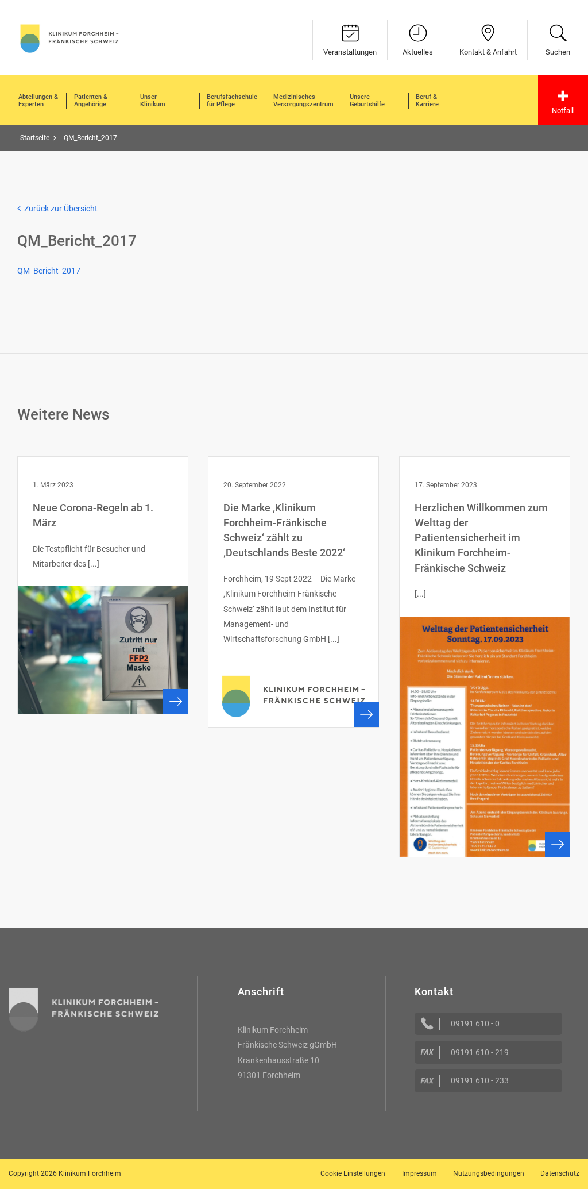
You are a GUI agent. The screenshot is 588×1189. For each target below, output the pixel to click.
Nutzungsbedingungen (488, 1173)
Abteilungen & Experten (38, 101)
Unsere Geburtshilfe (367, 101)
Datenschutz (559, 1173)
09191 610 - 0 (475, 1023)
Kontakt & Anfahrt (488, 52)
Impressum (419, 1173)
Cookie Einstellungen (352, 1173)
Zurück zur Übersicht (59, 208)
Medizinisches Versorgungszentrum (303, 101)
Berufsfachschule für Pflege (232, 101)
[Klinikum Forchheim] (69, 37)
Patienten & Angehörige (90, 101)
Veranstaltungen (350, 52)
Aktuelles (418, 52)
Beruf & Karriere (427, 101)
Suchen (558, 52)
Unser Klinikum (152, 101)
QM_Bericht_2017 (48, 270)
